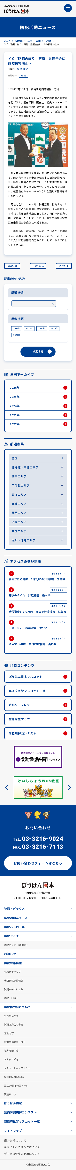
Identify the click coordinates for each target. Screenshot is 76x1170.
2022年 (16, 335)
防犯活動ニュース (16, 917)
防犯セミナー (13, 936)
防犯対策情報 (13, 963)
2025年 (29, 328)
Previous (8, 787)
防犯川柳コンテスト (22, 733)
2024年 (41, 328)
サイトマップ (13, 1130)
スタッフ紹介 (11, 1059)
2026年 (16, 328)
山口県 (24, 75)
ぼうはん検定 (13, 1103)
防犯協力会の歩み (13, 1024)
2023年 (54, 328)
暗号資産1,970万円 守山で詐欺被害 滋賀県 (37, 609)
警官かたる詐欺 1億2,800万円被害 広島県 (37, 576)
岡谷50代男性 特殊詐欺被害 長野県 (37, 641)
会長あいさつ (11, 1015)
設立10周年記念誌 (14, 1076)
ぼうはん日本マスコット (25, 676)
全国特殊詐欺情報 (13, 980)
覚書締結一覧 (11, 1050)
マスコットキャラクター (17, 1068)
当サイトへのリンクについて (22, 1147)
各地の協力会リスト (15, 1042)
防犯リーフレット (21, 705)
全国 (15, 458)
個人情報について (15, 1140)
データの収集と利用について (22, 1153)
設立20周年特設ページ (16, 1085)
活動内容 (9, 1033)
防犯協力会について (17, 1007)
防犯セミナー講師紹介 (16, 944)
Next (68, 787)
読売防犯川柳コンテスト (20, 1112)
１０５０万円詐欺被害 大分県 (37, 625)
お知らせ (10, 954)
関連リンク (10, 1094)
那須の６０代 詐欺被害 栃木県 (37, 592)
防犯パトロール (14, 927)
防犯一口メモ (11, 998)
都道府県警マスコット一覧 (27, 691)
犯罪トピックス (14, 908)
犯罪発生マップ (19, 719)
